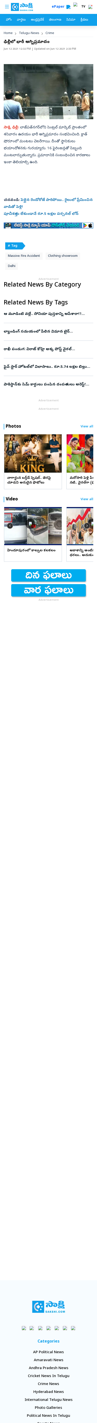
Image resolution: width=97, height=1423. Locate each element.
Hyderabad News (48, 1392)
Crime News (48, 1384)
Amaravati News (48, 1360)
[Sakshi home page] (48, 1306)
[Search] (68, 7)
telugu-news (29, 33)
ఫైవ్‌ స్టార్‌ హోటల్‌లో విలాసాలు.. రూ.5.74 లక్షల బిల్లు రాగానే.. (46, 367)
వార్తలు (21, 20)
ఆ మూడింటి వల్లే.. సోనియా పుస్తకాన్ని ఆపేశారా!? (46, 314)
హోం (9, 20)
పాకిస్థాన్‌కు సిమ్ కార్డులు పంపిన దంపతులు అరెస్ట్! (48, 384)
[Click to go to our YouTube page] (57, 1328)
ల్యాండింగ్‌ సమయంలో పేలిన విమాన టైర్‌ (45, 331)
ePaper (59, 7)
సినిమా (70, 20)
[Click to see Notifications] (90, 7)
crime (50, 33)
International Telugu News (49, 1400)
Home (8, 33)
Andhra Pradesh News (48, 1368)
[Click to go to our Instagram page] (49, 1328)
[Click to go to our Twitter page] (40, 1328)
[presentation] (10, 453)
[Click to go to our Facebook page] (24, 1328)
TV (83, 7)
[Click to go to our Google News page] (73, 1328)
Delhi (11, 266)
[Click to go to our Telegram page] (65, 1328)
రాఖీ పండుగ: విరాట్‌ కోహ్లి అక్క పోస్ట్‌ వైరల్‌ (45, 349)
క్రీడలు (84, 20)
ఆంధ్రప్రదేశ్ (37, 20)
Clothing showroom (63, 256)
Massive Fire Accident (24, 256)
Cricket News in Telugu (48, 1376)
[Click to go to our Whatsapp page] (32, 1328)
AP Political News (48, 1352)
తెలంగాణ (55, 20)
